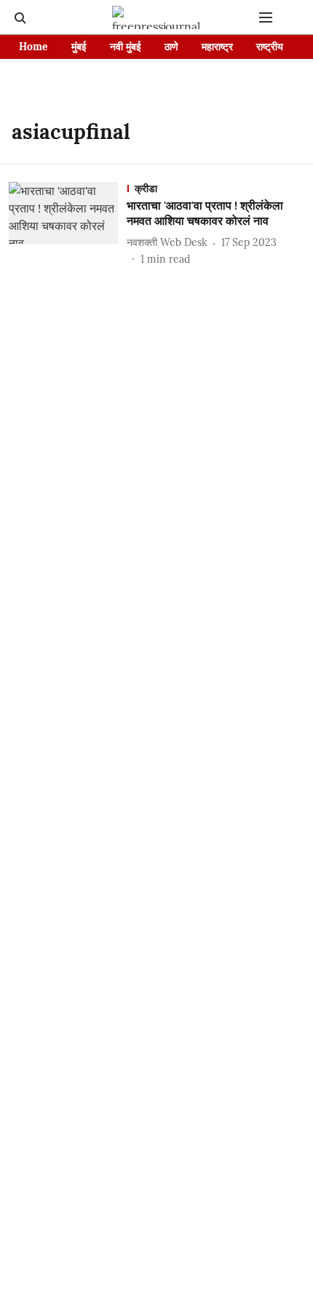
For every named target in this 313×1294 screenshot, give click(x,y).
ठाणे (171, 46)
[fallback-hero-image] (68, 224)
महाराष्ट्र (217, 46)
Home (33, 46)
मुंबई (79, 46)
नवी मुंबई (125, 46)
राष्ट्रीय (269, 46)
